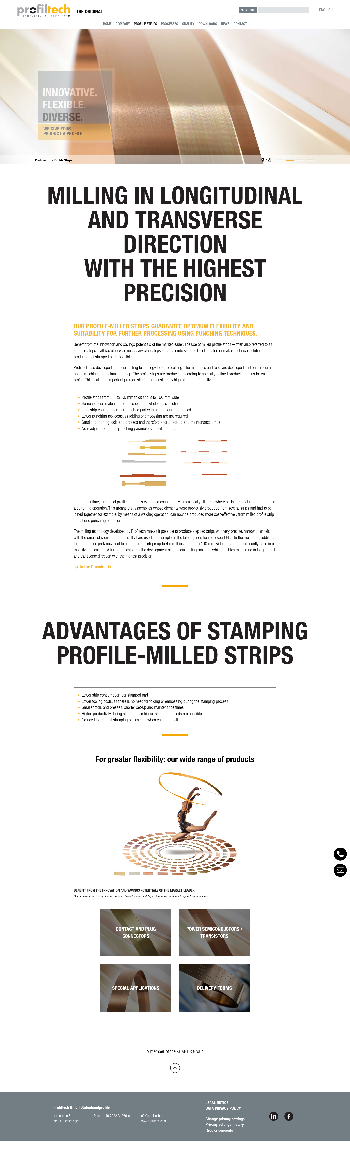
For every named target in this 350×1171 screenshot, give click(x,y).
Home (107, 23)
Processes (169, 23)
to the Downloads (95, 566)
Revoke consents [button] (219, 1130)
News (225, 23)
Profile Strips (145, 23)
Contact (240, 23)
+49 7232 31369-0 (116, 1116)
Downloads (207, 23)
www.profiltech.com (153, 1121)
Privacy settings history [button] (225, 1124)
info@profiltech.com (153, 1116)
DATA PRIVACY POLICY (223, 1108)
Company (123, 23)
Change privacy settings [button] (225, 1118)
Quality (188, 23)
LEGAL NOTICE (217, 1102)
